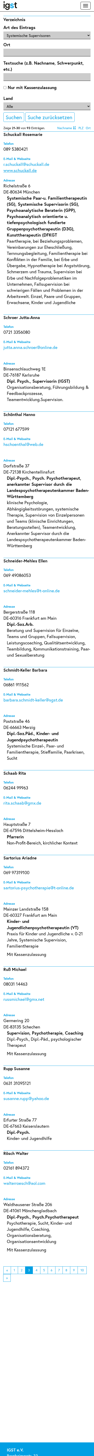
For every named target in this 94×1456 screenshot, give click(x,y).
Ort (6, 44)
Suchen (14, 117)
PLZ (81, 128)
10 (82, 1270)
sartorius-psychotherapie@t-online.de (38, 887)
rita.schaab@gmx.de (22, 803)
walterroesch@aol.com (24, 1183)
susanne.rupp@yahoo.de (26, 1098)
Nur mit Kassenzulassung (31, 87)
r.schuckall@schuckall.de (26, 164)
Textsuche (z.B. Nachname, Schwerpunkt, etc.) (43, 66)
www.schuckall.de (20, 170)
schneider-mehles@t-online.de (31, 590)
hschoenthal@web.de (23, 444)
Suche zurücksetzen (50, 117)
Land (8, 98)
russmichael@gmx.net (23, 999)
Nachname (64, 128)
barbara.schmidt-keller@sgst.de (33, 700)
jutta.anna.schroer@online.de (30, 347)
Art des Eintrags (19, 27)
